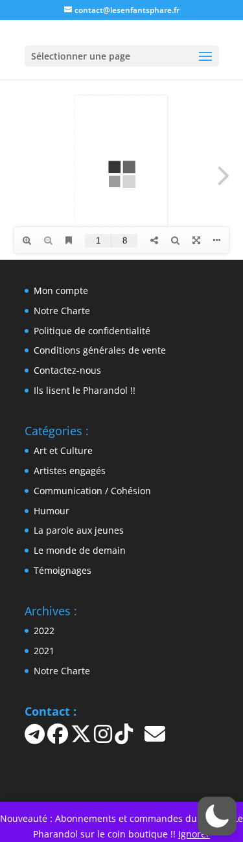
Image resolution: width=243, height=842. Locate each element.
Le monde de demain (80, 550)
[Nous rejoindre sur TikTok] (125, 738)
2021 (44, 650)
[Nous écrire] (155, 738)
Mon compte (61, 290)
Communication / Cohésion (92, 490)
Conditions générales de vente (100, 350)
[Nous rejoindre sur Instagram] (104, 738)
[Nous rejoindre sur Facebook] (59, 738)
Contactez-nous (67, 370)
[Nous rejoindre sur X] (82, 738)
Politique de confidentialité (92, 330)
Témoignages (62, 570)
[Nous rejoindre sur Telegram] (36, 738)
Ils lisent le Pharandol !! (84, 390)
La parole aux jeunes (79, 530)
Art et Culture (63, 450)
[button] (217, 816)
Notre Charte (62, 310)
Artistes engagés (70, 470)
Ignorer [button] (194, 834)
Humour (51, 511)
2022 (44, 630)
